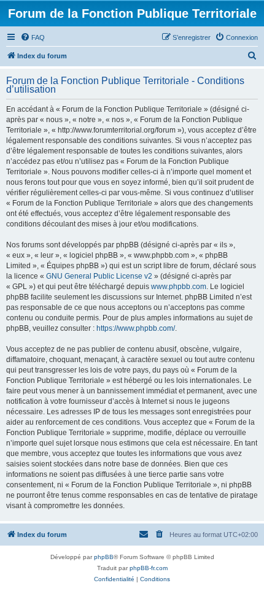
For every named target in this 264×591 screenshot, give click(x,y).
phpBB (104, 557)
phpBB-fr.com (149, 568)
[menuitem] (32, 37)
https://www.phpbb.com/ (135, 328)
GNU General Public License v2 (99, 276)
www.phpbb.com (178, 286)
